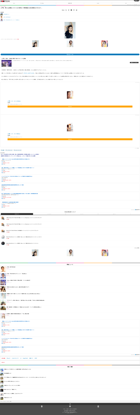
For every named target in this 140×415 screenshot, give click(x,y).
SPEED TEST (70, 3)
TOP (70, 404)
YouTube (98, 407)
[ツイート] (66, 10)
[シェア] (69, 10)
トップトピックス (9, 150)
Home (41, 407)
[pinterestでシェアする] (74, 10)
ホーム (14, 3)
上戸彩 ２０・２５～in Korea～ (14, 101)
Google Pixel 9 (25, 358)
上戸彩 (3, 150)
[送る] (71, 10)
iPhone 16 (8, 358)
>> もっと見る (136, 247)
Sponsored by (133, 209)
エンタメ (98, 3)
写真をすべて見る (70, 54)
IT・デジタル (42, 3)
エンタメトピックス (18, 150)
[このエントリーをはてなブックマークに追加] (77, 10)
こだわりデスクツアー (15, 358)
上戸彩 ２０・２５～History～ (14, 133)
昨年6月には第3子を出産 (29, 73)
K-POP (36, 358)
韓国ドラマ (31, 358)
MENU (136, 0)
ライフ (126, 3)
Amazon (70, 106)
